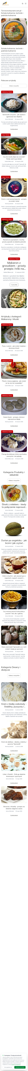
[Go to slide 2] (23, 42)
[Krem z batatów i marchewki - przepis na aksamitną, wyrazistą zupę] (14, 31)
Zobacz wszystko (14, 86)
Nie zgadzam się (8, 1067)
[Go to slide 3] (24, 42)
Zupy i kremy (7, 30)
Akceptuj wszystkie (20, 1067)
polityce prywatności (16, 1064)
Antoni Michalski (9, 119)
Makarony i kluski (7, 92)
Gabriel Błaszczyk (9, 161)
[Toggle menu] (25, 3)
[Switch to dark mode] (22, 3)
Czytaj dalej (14, 284)
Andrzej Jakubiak (7, 39)
